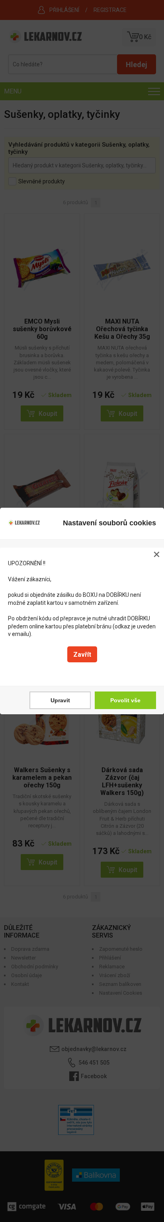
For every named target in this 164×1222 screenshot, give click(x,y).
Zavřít (82, 654)
